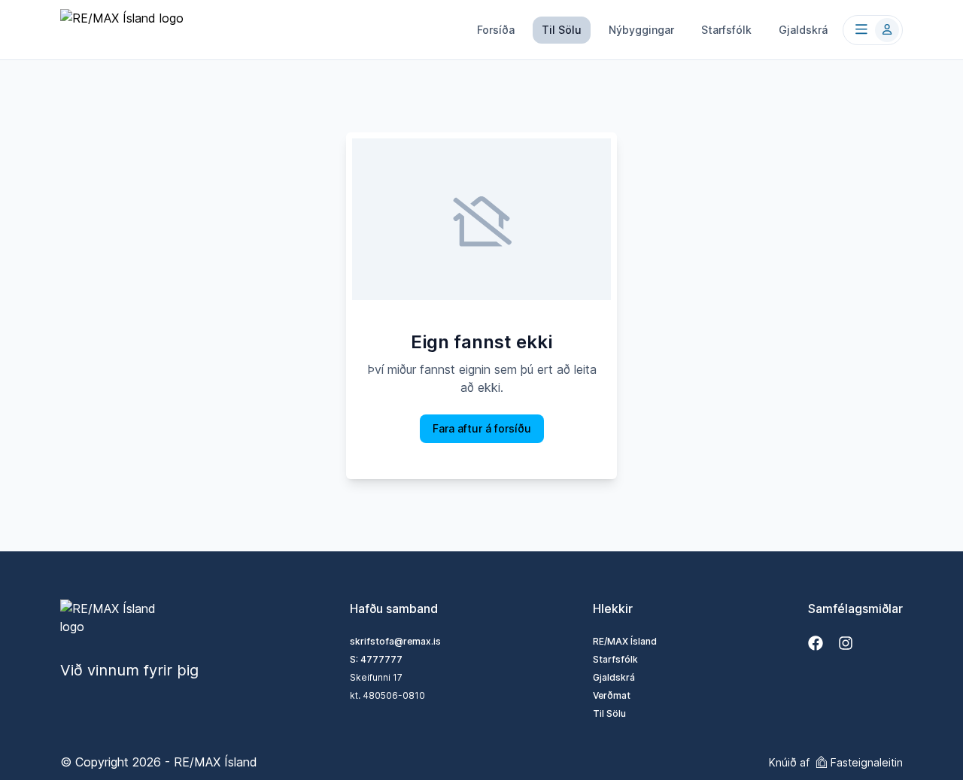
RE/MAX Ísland (625, 641)
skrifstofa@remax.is (395, 641)
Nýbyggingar (641, 29)
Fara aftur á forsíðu (482, 428)
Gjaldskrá (803, 29)
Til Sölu (562, 29)
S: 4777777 (376, 659)
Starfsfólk (726, 29)
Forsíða (496, 29)
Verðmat (611, 695)
